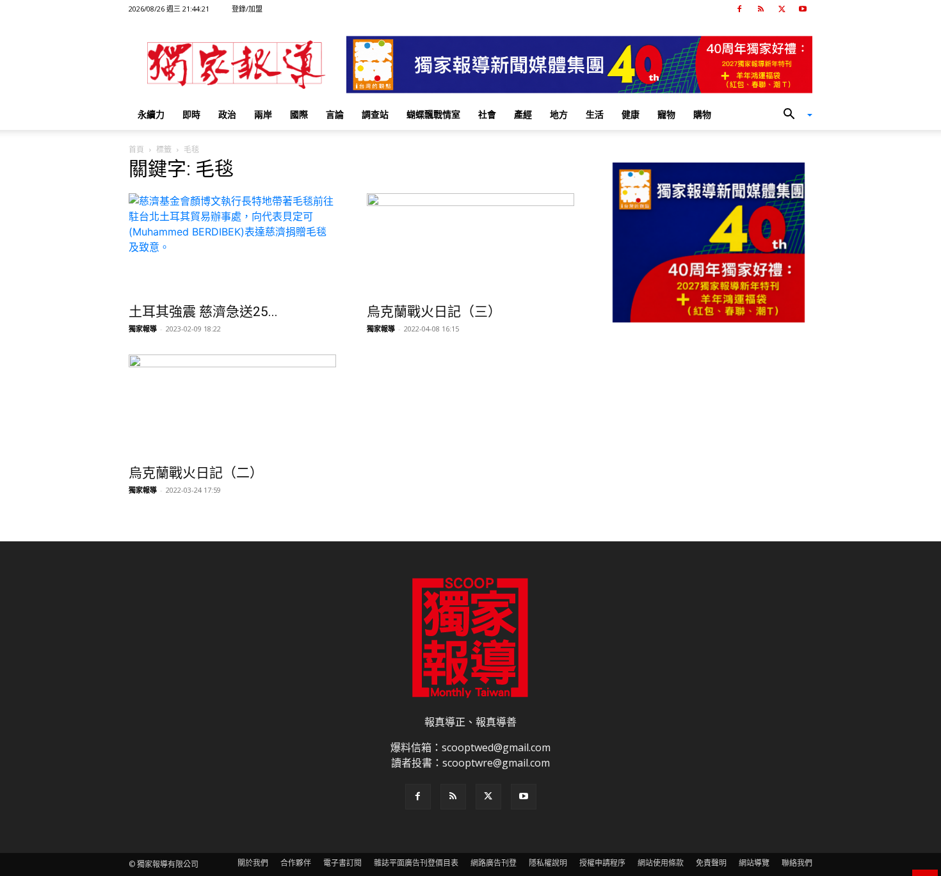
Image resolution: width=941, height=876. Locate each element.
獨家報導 (143, 328)
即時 (191, 114)
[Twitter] (781, 9)
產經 (523, 114)
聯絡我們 (797, 862)
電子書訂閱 (342, 862)
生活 (595, 114)
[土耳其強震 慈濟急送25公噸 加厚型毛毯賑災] (232, 244)
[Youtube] (802, 9)
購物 (702, 114)
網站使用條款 (661, 862)
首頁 (136, 149)
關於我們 (252, 862)
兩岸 (263, 114)
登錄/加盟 (247, 8)
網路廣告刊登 (493, 862)
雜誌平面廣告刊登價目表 (416, 862)
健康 (630, 114)
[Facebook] (739, 9)
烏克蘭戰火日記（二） (196, 473)
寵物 (666, 114)
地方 (559, 114)
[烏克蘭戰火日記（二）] (232, 405)
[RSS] (760, 9)
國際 (299, 114)
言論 (335, 114)
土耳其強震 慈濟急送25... (203, 311)
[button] (793, 115)
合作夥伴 (295, 862)
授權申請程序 (602, 862)
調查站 (375, 114)
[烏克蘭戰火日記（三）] (470, 244)
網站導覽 (754, 862)
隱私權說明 (548, 862)
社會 (487, 114)
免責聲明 (711, 862)
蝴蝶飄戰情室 (433, 114)
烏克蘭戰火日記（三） (434, 311)
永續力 (151, 114)
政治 (227, 114)
